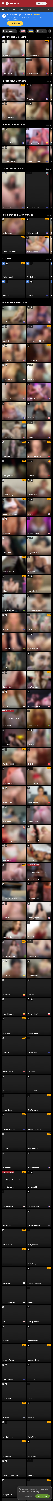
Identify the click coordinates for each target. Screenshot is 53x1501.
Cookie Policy (33, 1492)
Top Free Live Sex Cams (14, 80)
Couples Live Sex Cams (13, 124)
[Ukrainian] (30, 31)
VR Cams (6, 258)
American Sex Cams (16, 37)
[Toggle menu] (3, 3)
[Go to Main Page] (16, 3)
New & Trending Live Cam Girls (17, 214)
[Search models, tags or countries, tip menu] (49, 9)
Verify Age (15, 23)
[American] (22, 31)
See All (48, 37)
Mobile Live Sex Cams (13, 168)
